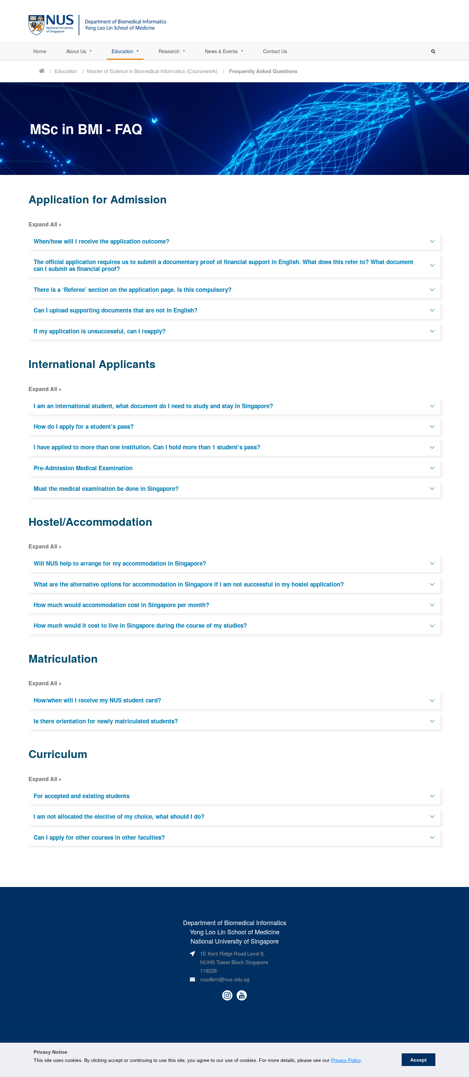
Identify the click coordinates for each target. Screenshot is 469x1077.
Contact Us (275, 51)
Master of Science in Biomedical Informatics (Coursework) (152, 70)
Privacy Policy (346, 1060)
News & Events (221, 51)
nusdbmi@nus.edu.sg (224, 979)
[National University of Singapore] (50, 23)
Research (169, 51)
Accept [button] (418, 1060)
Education (122, 51)
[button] (234, 241)
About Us (76, 51)
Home (39, 51)
